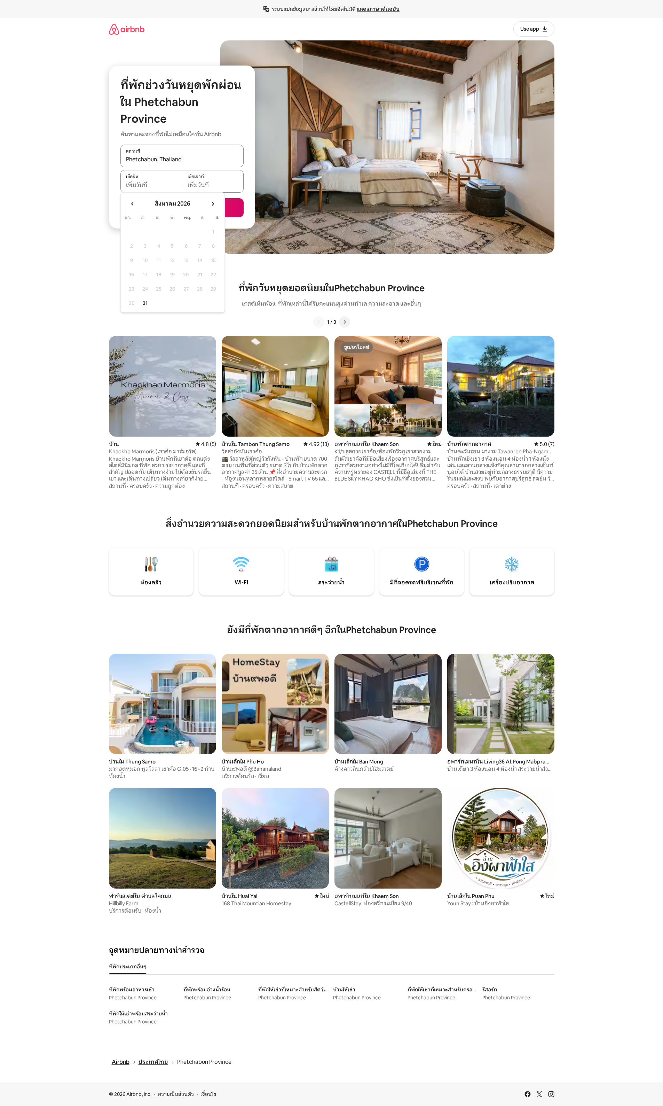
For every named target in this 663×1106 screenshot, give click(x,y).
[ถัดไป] (344, 322)
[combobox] (182, 159)
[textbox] (151, 185)
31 (145, 303)
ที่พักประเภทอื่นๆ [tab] (128, 966)
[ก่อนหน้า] (318, 322)
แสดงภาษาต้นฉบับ (378, 9)
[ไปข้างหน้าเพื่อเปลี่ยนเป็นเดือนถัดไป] (213, 204)
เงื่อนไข (208, 1094)
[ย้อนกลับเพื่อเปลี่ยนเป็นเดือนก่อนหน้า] (133, 204)
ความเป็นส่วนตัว (176, 1094)
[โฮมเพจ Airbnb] (126, 29)
